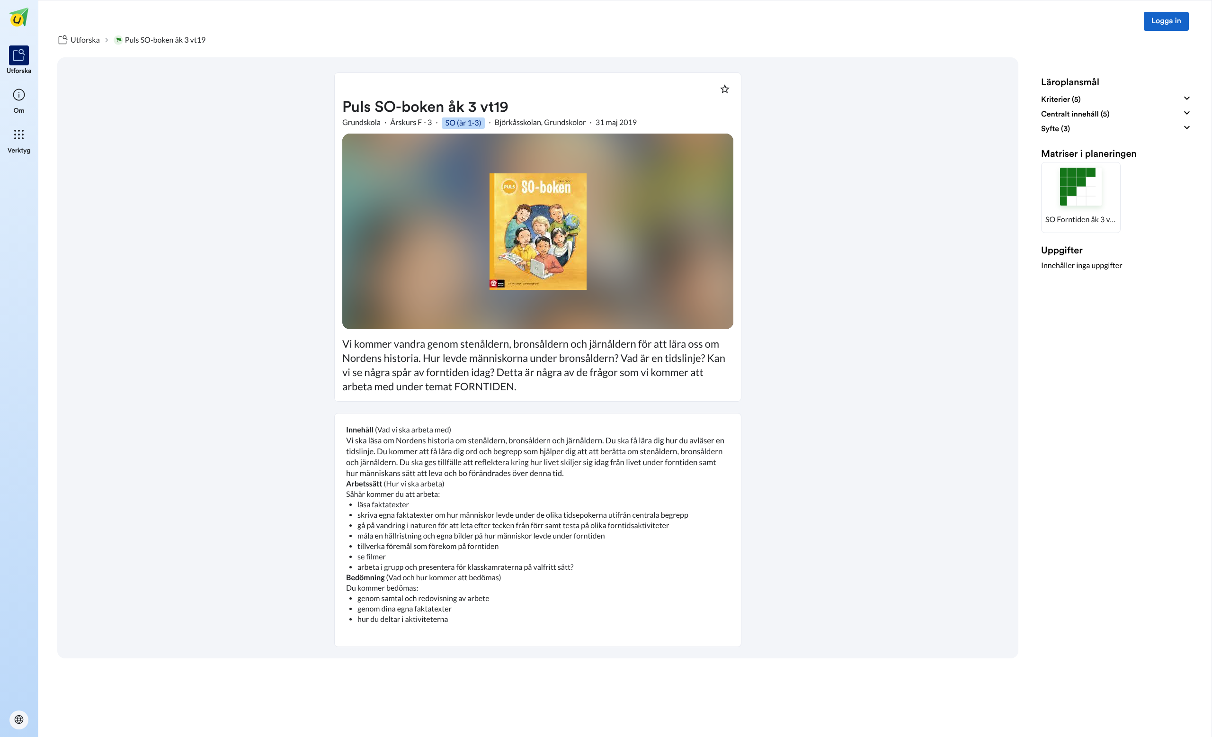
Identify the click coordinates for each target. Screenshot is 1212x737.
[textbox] (538, 530)
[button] (1081, 197)
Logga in (1166, 21)
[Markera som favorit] (724, 89)
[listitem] (19, 60)
